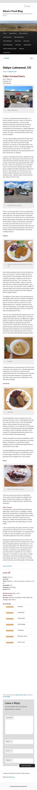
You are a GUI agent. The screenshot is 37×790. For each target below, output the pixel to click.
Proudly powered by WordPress (18, 786)
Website (8, 760)
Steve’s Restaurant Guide (9, 48)
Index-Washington (8, 45)
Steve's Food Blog (13, 11)
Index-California (23, 33)
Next (32, 58)
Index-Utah (26, 41)
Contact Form (6, 52)
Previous (6, 58)
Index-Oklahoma (7, 41)
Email (9, 750)
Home (4, 33)
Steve (25, 695)
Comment (9, 717)
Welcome (21, 48)
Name (9, 741)
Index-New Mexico (19, 37)
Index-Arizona (12, 33)
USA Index (18, 45)
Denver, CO (19, 695)
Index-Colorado (7, 37)
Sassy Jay (11, 777)
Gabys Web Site (7, 566)
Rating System (27, 45)
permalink (7, 696)
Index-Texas (18, 41)
